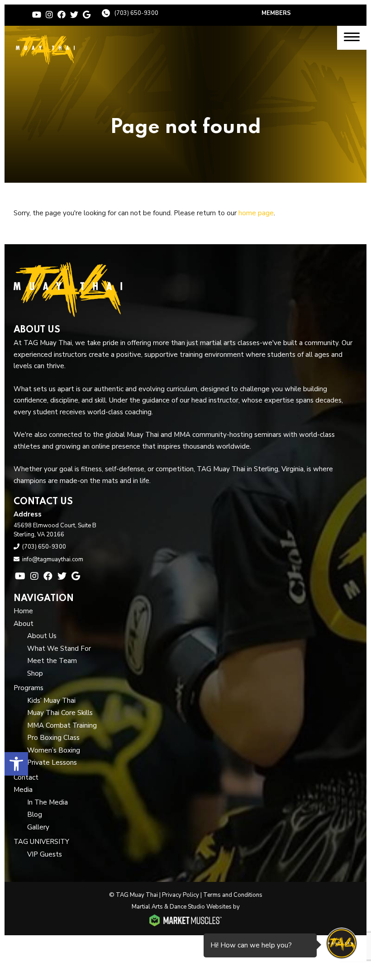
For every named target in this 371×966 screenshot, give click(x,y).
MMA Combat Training (62, 725)
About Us (42, 635)
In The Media (47, 802)
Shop (35, 673)
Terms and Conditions (232, 895)
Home (23, 611)
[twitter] (74, 14)
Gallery (38, 827)
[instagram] (49, 14)
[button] (16, 764)
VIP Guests (44, 854)
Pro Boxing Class (53, 737)
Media (23, 789)
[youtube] (36, 14)
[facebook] (61, 14)
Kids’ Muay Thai (51, 700)
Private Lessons (52, 762)
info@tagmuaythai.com (52, 559)
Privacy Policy (180, 895)
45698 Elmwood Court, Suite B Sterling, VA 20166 (55, 530)
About (23, 623)
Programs (28, 687)
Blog (34, 814)
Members (276, 13)
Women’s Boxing (53, 750)
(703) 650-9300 (136, 13)
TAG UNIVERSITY (41, 841)
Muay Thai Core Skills (60, 712)
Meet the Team (52, 660)
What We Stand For (59, 648)
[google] (86, 14)
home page (256, 213)
